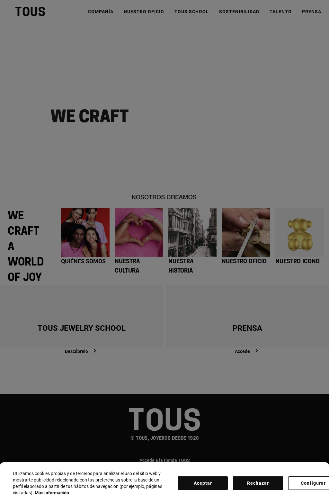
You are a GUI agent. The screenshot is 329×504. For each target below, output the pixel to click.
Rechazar (258, 483)
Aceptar (203, 483)
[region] (164, 483)
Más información (52, 492)
